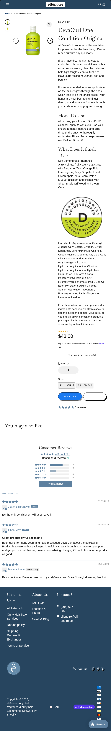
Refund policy (16, 625)
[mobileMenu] (8, 4)
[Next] (50, 40)
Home (7, 13)
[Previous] (15, 40)
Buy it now (95, 396)
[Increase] (75, 370)
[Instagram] (97, 668)
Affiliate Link (15, 608)
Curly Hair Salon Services (17, 616)
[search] (99, 4)
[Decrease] (61, 370)
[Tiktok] (102, 668)
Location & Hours (39, 611)
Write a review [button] (55, 484)
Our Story (38, 602)
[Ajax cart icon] (103, 4)
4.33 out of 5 (62, 454)
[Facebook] (92, 668)
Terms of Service (18, 645)
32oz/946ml (85, 385)
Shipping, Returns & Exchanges (14, 635)
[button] (66, 407)
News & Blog (40, 619)
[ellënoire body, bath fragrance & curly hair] (55, 4)
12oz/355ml (67, 385)
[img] (10, 501)
